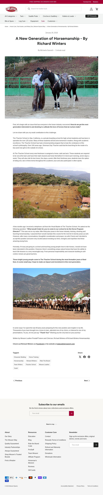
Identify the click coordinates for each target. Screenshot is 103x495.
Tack (21, 16)
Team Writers (18, 364)
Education (31, 436)
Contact (48, 436)
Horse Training (33, 357)
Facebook (40, 344)
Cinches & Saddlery (50, 16)
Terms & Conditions (93, 486)
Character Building (20, 357)
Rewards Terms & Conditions (55, 440)
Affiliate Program (34, 457)
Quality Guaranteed (12, 443)
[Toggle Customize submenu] (57, 21)
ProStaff (31, 449)
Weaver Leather (44, 364)
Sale (43, 21)
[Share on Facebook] (84, 357)
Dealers (95, 2)
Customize (51, 21)
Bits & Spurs (9, 21)
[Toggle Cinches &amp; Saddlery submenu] (58, 16)
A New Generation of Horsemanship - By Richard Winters (62, 26)
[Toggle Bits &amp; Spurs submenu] (15, 21)
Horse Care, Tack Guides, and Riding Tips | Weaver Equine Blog (27, 26)
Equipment (34, 21)
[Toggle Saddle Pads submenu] (39, 16)
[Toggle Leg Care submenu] (27, 21)
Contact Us (87, 2)
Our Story (8, 436)
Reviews (31, 466)
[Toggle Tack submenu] (25, 16)
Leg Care (22, 21)
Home (6, 26)
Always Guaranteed (12, 451)
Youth (16, 368)
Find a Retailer (10, 460)
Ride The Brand (45, 361)
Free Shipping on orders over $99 (42, 2)
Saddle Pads (33, 16)
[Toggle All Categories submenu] (16, 16)
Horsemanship (18, 361)
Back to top (50, 424)
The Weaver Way (11, 440)
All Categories (10, 16)
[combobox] (53, 9)
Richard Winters (32, 361)
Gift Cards (31, 470)
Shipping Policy (50, 443)
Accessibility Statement (67, 486)
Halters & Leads (68, 16)
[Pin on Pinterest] (89, 357)
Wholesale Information (53, 457)
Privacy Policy (80, 486)
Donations (48, 453)
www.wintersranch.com (66, 344)
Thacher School (31, 364)
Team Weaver (33, 453)
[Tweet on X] (80, 357)
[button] (97, 9)
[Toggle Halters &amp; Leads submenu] (75, 16)
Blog (29, 440)
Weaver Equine (13, 486)
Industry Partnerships (12, 447)
